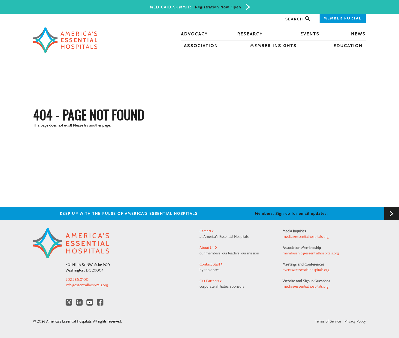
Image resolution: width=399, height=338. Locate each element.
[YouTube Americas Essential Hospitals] (89, 302)
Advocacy (194, 34)
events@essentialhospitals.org (306, 270)
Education (348, 46)
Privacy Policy (355, 321)
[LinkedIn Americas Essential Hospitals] (79, 302)
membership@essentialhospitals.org (311, 253)
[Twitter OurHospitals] (69, 302)
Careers (206, 231)
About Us (207, 248)
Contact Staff (210, 264)
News (358, 34)
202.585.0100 (77, 279)
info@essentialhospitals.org (87, 285)
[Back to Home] (65, 40)
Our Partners (210, 281)
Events (310, 34)
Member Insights (273, 46)
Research (250, 34)
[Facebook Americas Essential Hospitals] (100, 302)
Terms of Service (328, 321)
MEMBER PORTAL (343, 18)
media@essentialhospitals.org (306, 236)
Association (201, 46)
